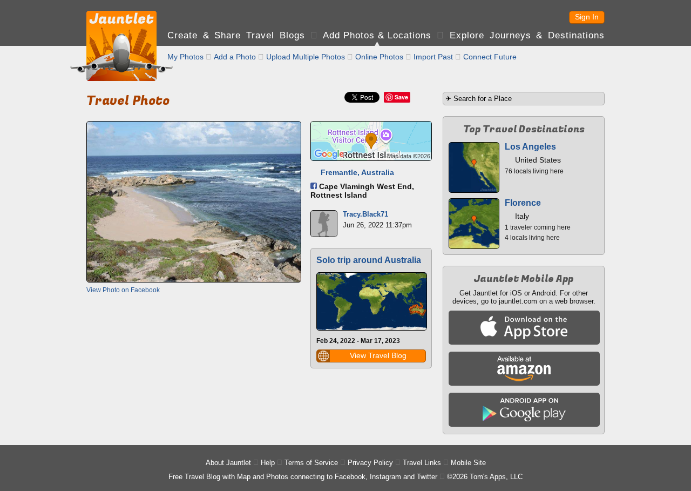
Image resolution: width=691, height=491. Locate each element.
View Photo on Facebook (123, 290)
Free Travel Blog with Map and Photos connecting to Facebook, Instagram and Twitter (302, 477)
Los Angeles (530, 146)
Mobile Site (468, 463)
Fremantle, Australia (357, 172)
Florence (523, 202)
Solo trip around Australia (368, 260)
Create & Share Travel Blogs (236, 35)
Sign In (587, 16)
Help (268, 463)
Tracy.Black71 (365, 214)
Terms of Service (311, 463)
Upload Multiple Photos (305, 56)
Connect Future (490, 56)
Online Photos (379, 56)
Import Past (433, 56)
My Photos (185, 56)
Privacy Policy (370, 463)
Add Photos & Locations (377, 35)
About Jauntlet (228, 463)
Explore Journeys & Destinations (527, 35)
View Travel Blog (378, 355)
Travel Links (422, 463)
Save (401, 97)
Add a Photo (235, 56)
